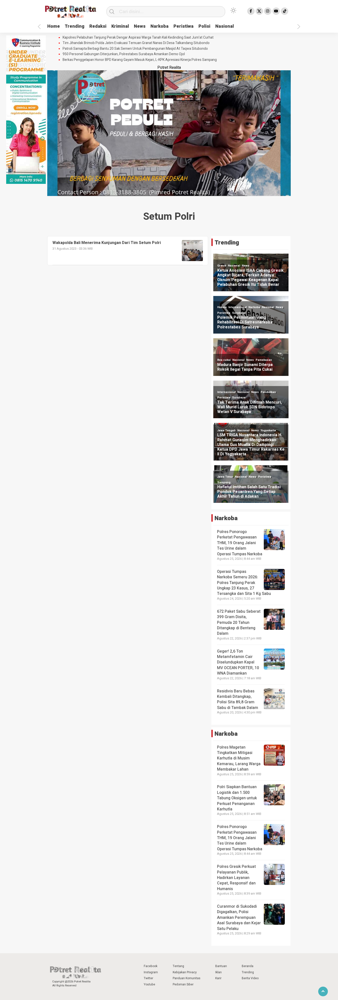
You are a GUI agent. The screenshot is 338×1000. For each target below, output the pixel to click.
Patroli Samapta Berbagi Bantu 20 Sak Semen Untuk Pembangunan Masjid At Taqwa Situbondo (135, 48)
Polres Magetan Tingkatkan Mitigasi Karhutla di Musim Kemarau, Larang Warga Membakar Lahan (239, 758)
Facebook (150, 966)
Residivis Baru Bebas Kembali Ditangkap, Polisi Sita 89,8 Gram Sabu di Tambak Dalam (237, 699)
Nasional (224, 26)
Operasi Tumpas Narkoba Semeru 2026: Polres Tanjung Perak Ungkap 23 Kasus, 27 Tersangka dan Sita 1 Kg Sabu (244, 583)
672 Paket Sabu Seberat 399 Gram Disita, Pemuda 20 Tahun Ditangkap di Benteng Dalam (239, 623)
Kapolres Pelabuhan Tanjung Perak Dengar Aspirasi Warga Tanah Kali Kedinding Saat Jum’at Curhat (138, 37)
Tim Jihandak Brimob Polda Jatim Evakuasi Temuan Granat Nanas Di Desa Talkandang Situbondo (136, 43)
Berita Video (250, 978)
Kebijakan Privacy (185, 972)
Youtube (149, 984)
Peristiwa (183, 26)
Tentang (178, 966)
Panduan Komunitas (186, 978)
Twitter (148, 978)
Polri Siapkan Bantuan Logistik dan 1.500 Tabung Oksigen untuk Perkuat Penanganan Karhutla (237, 798)
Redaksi (97, 26)
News (139, 26)
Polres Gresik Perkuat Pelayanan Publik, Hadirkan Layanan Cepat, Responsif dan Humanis (236, 878)
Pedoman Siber (183, 984)
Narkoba (159, 26)
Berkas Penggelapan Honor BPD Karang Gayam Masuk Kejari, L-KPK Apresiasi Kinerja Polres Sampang (140, 59)
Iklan (218, 972)
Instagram (151, 972)
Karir (218, 978)
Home (53, 26)
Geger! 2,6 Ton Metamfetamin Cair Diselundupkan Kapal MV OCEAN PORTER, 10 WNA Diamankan (238, 662)
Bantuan (221, 966)
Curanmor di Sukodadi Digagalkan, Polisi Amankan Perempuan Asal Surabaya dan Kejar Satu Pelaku (239, 917)
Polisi (204, 26)
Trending (74, 26)
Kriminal (120, 26)
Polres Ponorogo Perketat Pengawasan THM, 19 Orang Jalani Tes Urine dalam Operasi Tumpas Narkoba (239, 543)
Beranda (247, 966)
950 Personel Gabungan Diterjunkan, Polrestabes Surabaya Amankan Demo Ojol (124, 54)
